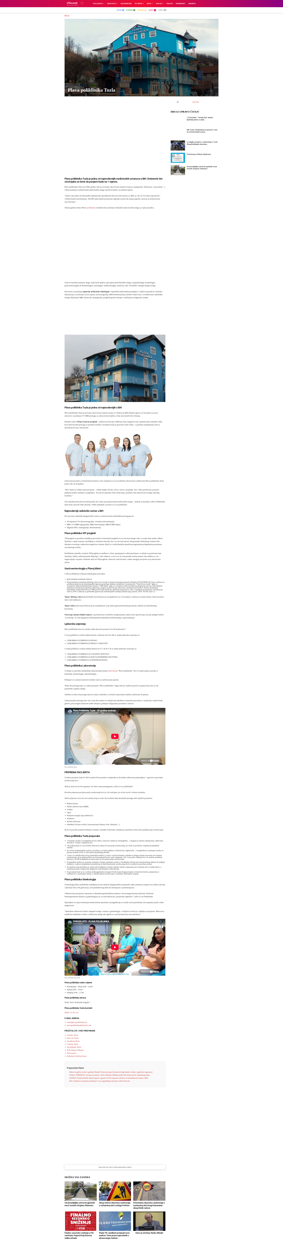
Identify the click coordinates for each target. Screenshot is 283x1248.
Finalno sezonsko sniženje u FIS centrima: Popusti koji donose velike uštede (79, 1235)
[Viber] (107, 103)
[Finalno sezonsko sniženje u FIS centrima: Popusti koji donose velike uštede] (81, 1221)
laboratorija (113, 671)
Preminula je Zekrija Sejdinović (199, 154)
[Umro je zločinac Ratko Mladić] (149, 1221)
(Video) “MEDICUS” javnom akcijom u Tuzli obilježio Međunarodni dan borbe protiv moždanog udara (109, 1075)
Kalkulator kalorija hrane (77, 1056)
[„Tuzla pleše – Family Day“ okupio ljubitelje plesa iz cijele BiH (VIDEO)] (178, 121)
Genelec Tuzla (72, 1035)
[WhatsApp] (112, 103)
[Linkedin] (117, 103)
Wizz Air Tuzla (72, 1038)
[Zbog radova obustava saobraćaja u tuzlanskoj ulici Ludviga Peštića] (115, 1191)
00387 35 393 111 (72, 1013)
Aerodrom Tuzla (73, 1041)
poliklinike (91, 208)
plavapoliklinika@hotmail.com (79, 1025)
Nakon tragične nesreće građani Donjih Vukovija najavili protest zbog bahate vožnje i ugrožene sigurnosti (111, 1072)
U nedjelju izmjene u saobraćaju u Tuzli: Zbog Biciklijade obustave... (202, 143)
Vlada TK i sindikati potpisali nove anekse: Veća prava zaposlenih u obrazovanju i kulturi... (114, 1235)
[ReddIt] (127, 103)
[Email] (133, 103)
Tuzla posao (71, 1053)
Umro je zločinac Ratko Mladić (149, 1233)
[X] (102, 103)
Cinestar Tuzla (72, 1044)
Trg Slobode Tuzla (74, 1047)
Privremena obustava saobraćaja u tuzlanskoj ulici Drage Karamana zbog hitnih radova (149, 1205)
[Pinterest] (122, 103)
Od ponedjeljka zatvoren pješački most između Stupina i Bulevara (202, 168)
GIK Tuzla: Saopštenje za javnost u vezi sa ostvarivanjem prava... (202, 131)
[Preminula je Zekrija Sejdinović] (178, 158)
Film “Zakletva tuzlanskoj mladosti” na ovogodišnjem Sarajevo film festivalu (99, 1081)
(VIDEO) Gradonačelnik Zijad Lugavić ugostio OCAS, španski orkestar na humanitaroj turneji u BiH (108, 1078)
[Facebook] (97, 103)
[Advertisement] (115, 140)
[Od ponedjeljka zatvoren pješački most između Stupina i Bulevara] (81, 1191)
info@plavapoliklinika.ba (77, 1022)
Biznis (67, 16)
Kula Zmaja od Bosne (75, 1050)
